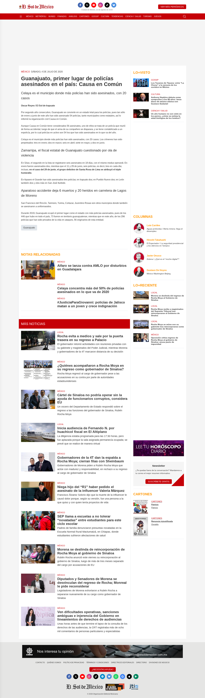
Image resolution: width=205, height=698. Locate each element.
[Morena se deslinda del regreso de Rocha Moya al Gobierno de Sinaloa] (141, 296)
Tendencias (117, 16)
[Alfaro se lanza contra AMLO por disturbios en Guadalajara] (38, 269)
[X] (87, 5)
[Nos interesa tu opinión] (102, 651)
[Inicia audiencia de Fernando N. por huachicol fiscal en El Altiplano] (38, 436)
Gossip (95, 16)
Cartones (84, 16)
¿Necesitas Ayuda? (102, 669)
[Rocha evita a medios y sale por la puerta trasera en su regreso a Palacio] (38, 344)
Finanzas (62, 16)
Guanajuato (29, 227)
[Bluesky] (113, 5)
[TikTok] (107, 5)
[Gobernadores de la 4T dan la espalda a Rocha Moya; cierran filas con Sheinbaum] (38, 465)
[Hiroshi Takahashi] (138, 242)
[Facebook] (80, 5)
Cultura (105, 16)
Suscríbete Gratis (158, 481)
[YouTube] (93, 5)
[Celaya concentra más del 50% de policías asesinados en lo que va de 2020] (38, 288)
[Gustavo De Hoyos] (138, 271)
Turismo (147, 16)
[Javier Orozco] (138, 257)
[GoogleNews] (122, 676)
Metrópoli (41, 16)
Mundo (52, 16)
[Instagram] (100, 5)
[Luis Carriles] (138, 228)
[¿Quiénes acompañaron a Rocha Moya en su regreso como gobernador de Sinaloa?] (38, 373)
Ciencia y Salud (133, 16)
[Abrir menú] (21, 16)
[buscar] (184, 16)
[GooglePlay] (135, 676)
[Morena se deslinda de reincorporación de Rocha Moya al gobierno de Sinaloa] (38, 557)
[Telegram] (102, 676)
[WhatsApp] (115, 676)
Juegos (157, 16)
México (29, 16)
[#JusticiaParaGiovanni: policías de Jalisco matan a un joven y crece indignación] (38, 302)
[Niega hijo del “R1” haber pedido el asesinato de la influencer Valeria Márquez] (38, 495)
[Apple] (129, 676)
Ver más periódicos (172, 7)
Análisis (73, 16)
